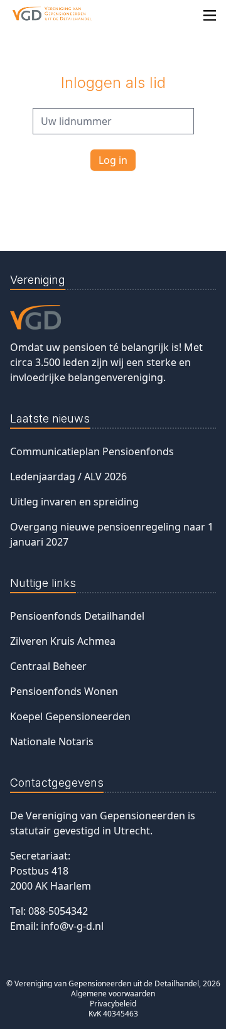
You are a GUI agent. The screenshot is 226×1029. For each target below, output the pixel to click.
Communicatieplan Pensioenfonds (92, 451)
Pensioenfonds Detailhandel (77, 616)
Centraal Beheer (48, 666)
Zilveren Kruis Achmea (63, 641)
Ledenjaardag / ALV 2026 (68, 476)
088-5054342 (58, 911)
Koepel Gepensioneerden (70, 716)
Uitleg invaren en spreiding (74, 502)
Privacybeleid (113, 1003)
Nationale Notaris (52, 741)
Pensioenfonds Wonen (64, 691)
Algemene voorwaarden (113, 993)
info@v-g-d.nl (72, 926)
